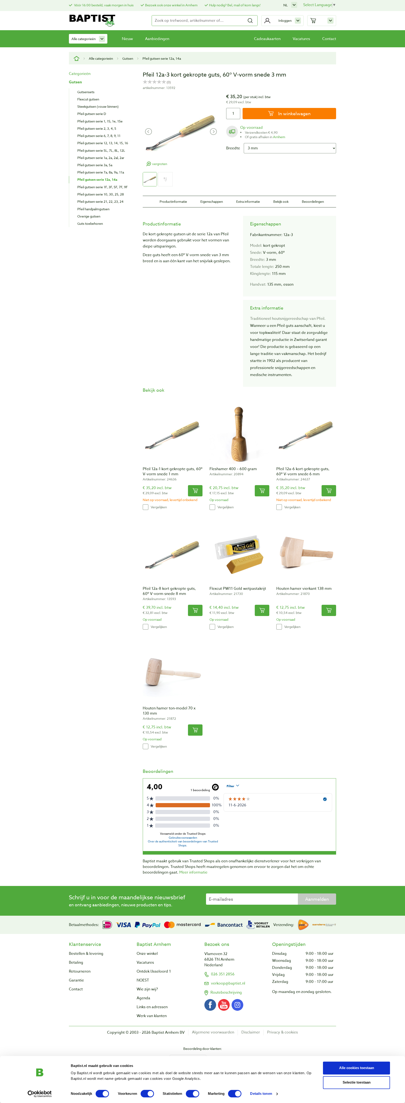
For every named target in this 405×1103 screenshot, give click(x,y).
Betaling (76, 962)
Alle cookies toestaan (356, 1068)
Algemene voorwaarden (213, 1032)
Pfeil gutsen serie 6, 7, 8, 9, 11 (98, 135)
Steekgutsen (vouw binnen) (98, 106)
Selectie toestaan (357, 1082)
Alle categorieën (83, 39)
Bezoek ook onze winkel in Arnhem (171, 5)
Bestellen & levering (86, 953)
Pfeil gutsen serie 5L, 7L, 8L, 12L (101, 150)
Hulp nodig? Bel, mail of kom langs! (235, 5)
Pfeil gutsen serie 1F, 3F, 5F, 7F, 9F (102, 187)
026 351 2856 (223, 974)
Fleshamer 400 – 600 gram (233, 469)
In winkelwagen (294, 114)
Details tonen (261, 1094)
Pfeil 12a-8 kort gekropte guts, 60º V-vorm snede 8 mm (169, 591)
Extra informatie (248, 201)
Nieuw (127, 38)
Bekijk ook (281, 201)
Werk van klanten (152, 1016)
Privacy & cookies (282, 1032)
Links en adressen (152, 1007)
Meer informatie (193, 872)
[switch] (147, 1093)
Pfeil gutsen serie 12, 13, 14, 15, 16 (102, 143)
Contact (329, 38)
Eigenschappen (211, 201)
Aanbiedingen (157, 38)
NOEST (143, 980)
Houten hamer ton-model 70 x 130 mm (169, 711)
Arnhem (279, 137)
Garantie (76, 980)
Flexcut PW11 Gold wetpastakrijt (238, 588)
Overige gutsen (88, 216)
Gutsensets (85, 92)
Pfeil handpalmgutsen (93, 209)
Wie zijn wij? (147, 989)
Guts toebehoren (90, 223)
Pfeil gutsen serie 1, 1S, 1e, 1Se (100, 121)
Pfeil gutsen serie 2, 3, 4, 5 (96, 128)
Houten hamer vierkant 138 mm (304, 588)
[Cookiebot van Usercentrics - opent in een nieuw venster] (39, 1093)
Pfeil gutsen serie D (91, 113)
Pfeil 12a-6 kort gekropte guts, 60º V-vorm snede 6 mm (303, 471)
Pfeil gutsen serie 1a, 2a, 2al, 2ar (100, 157)
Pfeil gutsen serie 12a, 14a (161, 58)
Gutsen (127, 58)
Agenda (143, 998)
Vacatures (301, 38)
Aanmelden (317, 899)
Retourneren (79, 971)
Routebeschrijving (226, 992)
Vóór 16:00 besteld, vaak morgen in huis (103, 5)
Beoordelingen (313, 201)
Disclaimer (250, 1032)
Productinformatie (173, 201)
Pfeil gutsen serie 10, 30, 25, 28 (100, 194)
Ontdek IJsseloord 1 (154, 971)
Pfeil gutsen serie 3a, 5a (94, 165)
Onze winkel (147, 953)
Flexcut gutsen (88, 99)
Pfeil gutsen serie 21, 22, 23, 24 (100, 201)
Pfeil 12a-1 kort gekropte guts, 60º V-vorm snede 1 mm (172, 471)
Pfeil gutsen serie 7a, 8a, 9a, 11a (100, 172)
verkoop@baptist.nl (228, 983)
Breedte (233, 148)
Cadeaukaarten (267, 38)
